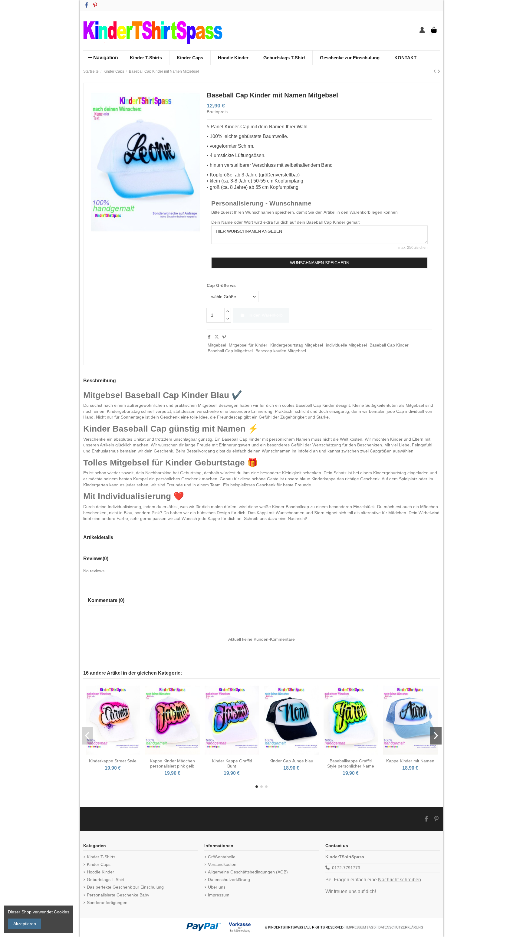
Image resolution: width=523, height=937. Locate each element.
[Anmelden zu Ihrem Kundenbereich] (422, 30)
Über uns (216, 887)
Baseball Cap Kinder (389, 345)
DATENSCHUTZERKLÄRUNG (400, 927)
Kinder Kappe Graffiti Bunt (232, 763)
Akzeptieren (24, 923)
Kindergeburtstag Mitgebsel (296, 345)
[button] (256, 786)
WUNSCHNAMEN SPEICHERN (319, 262)
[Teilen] (209, 336)
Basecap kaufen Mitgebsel (280, 350)
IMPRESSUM (356, 927)
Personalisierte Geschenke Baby (118, 895)
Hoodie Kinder (100, 872)
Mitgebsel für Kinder (248, 345)
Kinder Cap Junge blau (291, 760)
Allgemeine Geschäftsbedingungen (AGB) (248, 872)
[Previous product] (435, 71)
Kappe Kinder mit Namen (410, 760)
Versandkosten (222, 864)
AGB (372, 927)
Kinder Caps (98, 864)
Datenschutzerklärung (229, 879)
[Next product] (438, 71)
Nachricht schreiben (399, 879)
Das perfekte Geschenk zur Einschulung (125, 887)
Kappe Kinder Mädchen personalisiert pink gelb (172, 763)
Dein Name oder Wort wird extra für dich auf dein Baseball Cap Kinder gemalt (285, 222)
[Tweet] (217, 336)
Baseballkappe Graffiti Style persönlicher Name (350, 763)
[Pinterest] (224, 336)
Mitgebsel (217, 345)
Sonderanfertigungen (107, 902)
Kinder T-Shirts (101, 856)
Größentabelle (221, 856)
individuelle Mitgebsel (346, 345)
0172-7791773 (346, 867)
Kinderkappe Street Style (113, 760)
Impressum (218, 895)
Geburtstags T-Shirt (105, 879)
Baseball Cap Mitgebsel (230, 350)
